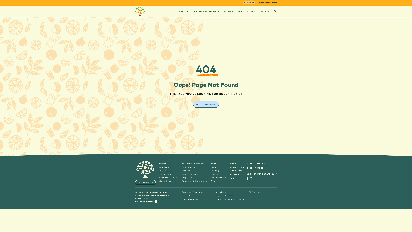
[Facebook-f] (247, 168)
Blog (250, 11)
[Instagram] (255, 168)
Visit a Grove (165, 181)
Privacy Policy (188, 196)
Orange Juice (188, 167)
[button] (275, 11)
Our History (165, 174)
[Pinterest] (258, 168)
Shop (264, 11)
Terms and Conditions (192, 192)
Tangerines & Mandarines (194, 181)
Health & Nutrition (204, 11)
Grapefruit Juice (190, 174)
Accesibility (221, 192)
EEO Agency (254, 192)
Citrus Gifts (236, 171)
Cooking (215, 171)
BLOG (214, 164)
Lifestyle (215, 174)
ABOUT (182, 11)
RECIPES (234, 174)
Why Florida (165, 171)
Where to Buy (237, 167)
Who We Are (165, 167)
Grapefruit (187, 178)
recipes (228, 11)
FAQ (240, 11)
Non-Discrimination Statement (230, 199)
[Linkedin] (251, 168)
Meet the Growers (168, 178)
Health (214, 167)
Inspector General (224, 196)
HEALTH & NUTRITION (193, 164)
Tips (213, 181)
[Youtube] (262, 168)
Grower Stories (218, 178)
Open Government (190, 199)
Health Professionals (267, 3)
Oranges (186, 171)
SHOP (233, 164)
